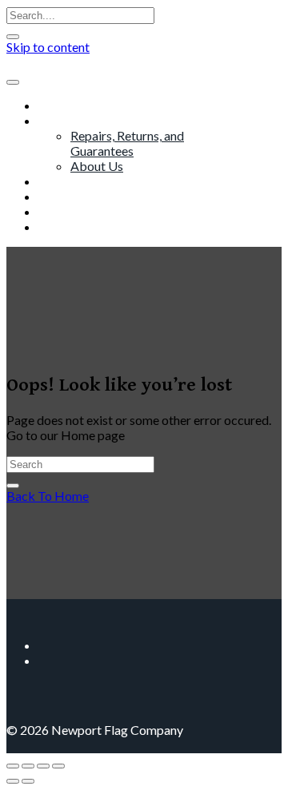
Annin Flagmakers (87, 196)
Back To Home (47, 495)
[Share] (43, 766)
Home (55, 105)
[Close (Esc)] (58, 766)
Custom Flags (76, 181)
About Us (96, 165)
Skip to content (48, 46)
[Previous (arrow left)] (12, 781)
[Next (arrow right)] (28, 781)
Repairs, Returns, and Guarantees (127, 143)
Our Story (65, 120)
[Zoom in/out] (12, 766)
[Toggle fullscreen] (28, 766)
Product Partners (85, 211)
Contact (60, 226)
